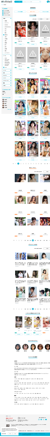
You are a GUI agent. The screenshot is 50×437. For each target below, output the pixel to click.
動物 (37, 404)
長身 (47, 382)
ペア (16, 393)
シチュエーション (6, 80)
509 (25, 309)
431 (35, 240)
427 (25, 240)
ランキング (4, 92)
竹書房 (5, 40)
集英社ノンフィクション (26, 369)
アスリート (36, 400)
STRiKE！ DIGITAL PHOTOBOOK (7, 60)
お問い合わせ (42, 430)
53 (44, 163)
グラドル (17, 397)
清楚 (23, 389)
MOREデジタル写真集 (38, 368)
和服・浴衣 (40, 378)
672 (44, 309)
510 (27, 309)
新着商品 (3, 91)
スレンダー (17, 382)
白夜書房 (6, 48)
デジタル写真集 (6, 10)
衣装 (4, 72)
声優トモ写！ (16, 374)
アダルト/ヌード (42, 400)
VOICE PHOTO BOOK (37, 373)
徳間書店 (6, 42)
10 (41, 163)
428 (27, 240)
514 (38, 309)
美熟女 (28, 388)
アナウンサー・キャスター (34, 398)
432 (38, 240)
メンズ (32, 404)
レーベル (4, 55)
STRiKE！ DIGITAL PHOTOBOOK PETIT (7, 62)
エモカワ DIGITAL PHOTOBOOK (7, 65)
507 (44, 240)
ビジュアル (5, 75)
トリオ (21, 393)
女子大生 (45, 397)
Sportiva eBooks (33, 369)
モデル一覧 (9, 109)
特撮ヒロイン (17, 400)
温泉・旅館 (38, 393)
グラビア (6, 67)
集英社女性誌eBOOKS (18, 369)
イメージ (4, 77)
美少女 (17, 388)
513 (35, 309)
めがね (33, 378)
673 (46, 309)
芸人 (31, 400)
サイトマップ (47, 430)
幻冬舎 (5, 30)
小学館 (5, 36)
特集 (3, 94)
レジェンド (25, 400)
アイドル (24, 397)
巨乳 (24, 382)
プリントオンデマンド (44, 373)
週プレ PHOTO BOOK (18, 368)
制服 (23, 378)
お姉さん (23, 388)
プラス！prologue (24, 373)
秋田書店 (6, 20)
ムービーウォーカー (7, 52)
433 (40, 240)
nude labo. (24, 374)
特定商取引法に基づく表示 (22, 430)
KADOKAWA (6, 24)
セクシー (17, 389)
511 (30, 309)
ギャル (46, 384)
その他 (4, 85)
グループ (26, 393)
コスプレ (17, 378)
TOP (2, 4)
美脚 (42, 382)
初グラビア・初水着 (24, 404)
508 (46, 240)
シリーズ (4, 70)
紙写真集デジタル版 (17, 373)
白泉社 (5, 46)
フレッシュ (23, 384)
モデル (34, 397)
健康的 (17, 384)
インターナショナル (38, 384)
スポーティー (30, 384)
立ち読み (20, 44)
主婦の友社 (6, 34)
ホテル (32, 393)
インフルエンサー (44, 398)
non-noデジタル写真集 (46, 368)
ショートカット (36, 382)
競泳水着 (28, 378)
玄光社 (5, 28)
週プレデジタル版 (7, 12)
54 (47, 163)
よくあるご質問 (37, 430)
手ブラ (17, 404)
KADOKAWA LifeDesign (8, 26)
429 (30, 240)
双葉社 (5, 50)
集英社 (5, 32)
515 (40, 309)
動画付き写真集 (30, 373)
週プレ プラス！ (6, 13)
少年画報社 (6, 38)
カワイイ (42, 388)
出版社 (4, 18)
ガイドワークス (6, 22)
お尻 (29, 382)
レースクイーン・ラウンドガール (21, 398)
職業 (4, 82)
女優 (29, 397)
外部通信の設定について (30, 430)
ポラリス (20, 374)
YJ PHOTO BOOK (25, 368)
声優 (40, 397)
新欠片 (5, 44)
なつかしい (35, 388)
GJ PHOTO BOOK (31, 368)
